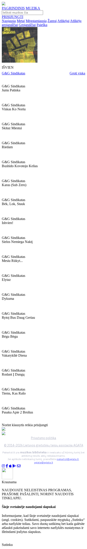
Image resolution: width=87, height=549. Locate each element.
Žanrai (52, 21)
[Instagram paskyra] (3, 466)
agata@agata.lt (43, 462)
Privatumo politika (43, 438)
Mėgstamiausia (36, 21)
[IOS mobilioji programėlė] (10, 466)
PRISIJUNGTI (12, 17)
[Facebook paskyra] (7, 466)
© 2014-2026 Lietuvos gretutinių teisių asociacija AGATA (43, 445)
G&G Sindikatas (13, 73)
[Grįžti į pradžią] (3, 4)
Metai (21, 21)
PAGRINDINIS (13, 8)
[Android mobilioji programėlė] (14, 466)
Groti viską (77, 73)
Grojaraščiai (27, 25)
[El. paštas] (19, 466)
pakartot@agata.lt (68, 459)
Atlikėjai (63, 21)
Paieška (42, 25)
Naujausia (9, 21)
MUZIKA (33, 8)
